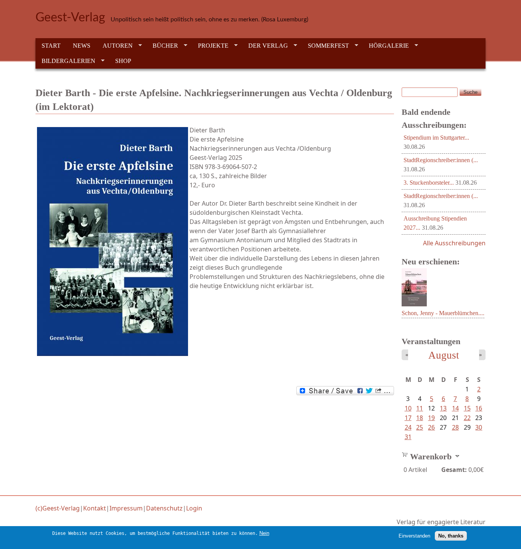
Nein (264, 533)
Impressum (126, 508)
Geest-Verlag (70, 17)
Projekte (210, 45)
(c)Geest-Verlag (57, 508)
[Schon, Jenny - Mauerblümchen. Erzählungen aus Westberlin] (414, 304)
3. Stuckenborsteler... (429, 182)
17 (408, 418)
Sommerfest (325, 45)
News (81, 45)
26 (431, 427)
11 (419, 408)
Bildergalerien (65, 61)
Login (194, 508)
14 (455, 408)
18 (419, 418)
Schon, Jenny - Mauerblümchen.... (443, 313)
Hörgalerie (386, 45)
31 (408, 437)
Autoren (114, 45)
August (443, 355)
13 (443, 408)
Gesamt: (454, 469)
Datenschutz (164, 508)
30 (478, 427)
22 (467, 418)
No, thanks (450, 536)
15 (467, 408)
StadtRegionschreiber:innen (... (441, 160)
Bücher (162, 45)
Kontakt (94, 508)
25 (419, 427)
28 (455, 427)
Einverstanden (414, 536)
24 (408, 427)
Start (51, 45)
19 (431, 418)
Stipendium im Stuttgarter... (436, 137)
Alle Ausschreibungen (454, 243)
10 (408, 408)
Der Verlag (265, 45)
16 (478, 408)
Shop (123, 61)
